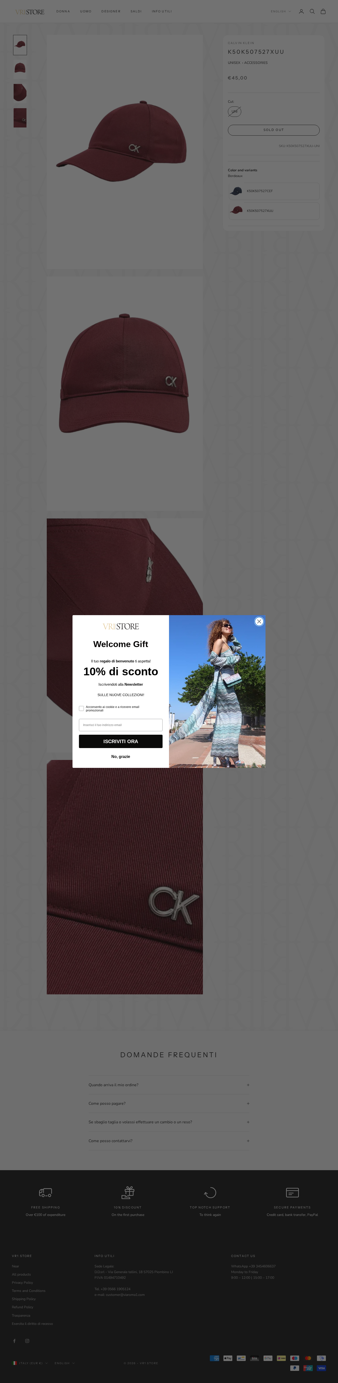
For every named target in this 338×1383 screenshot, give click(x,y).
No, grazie (120, 756)
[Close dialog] (259, 621)
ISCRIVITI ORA (120, 741)
